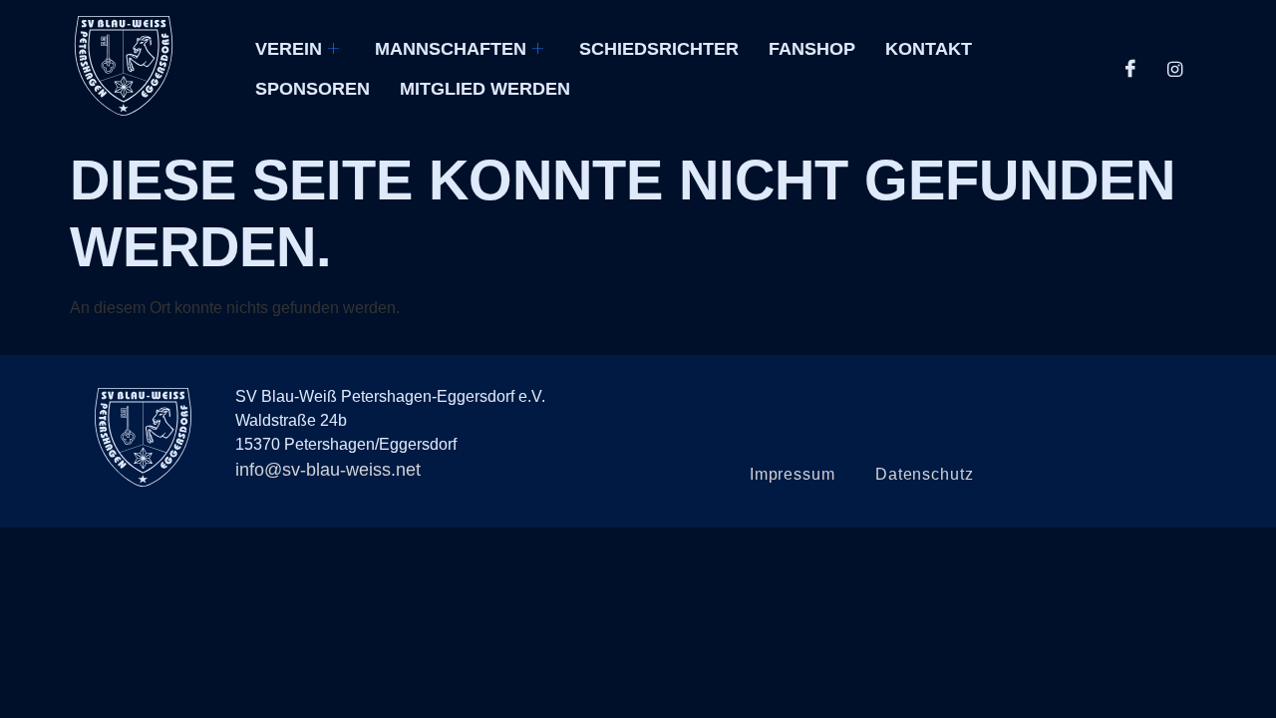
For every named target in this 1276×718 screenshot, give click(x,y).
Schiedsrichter (659, 49)
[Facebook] (1130, 70)
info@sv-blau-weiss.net (328, 470)
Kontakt (928, 49)
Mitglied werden (485, 89)
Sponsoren (312, 89)
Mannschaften (450, 49)
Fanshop (812, 49)
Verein (288, 49)
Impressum (792, 474)
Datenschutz (924, 474)
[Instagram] (1174, 70)
